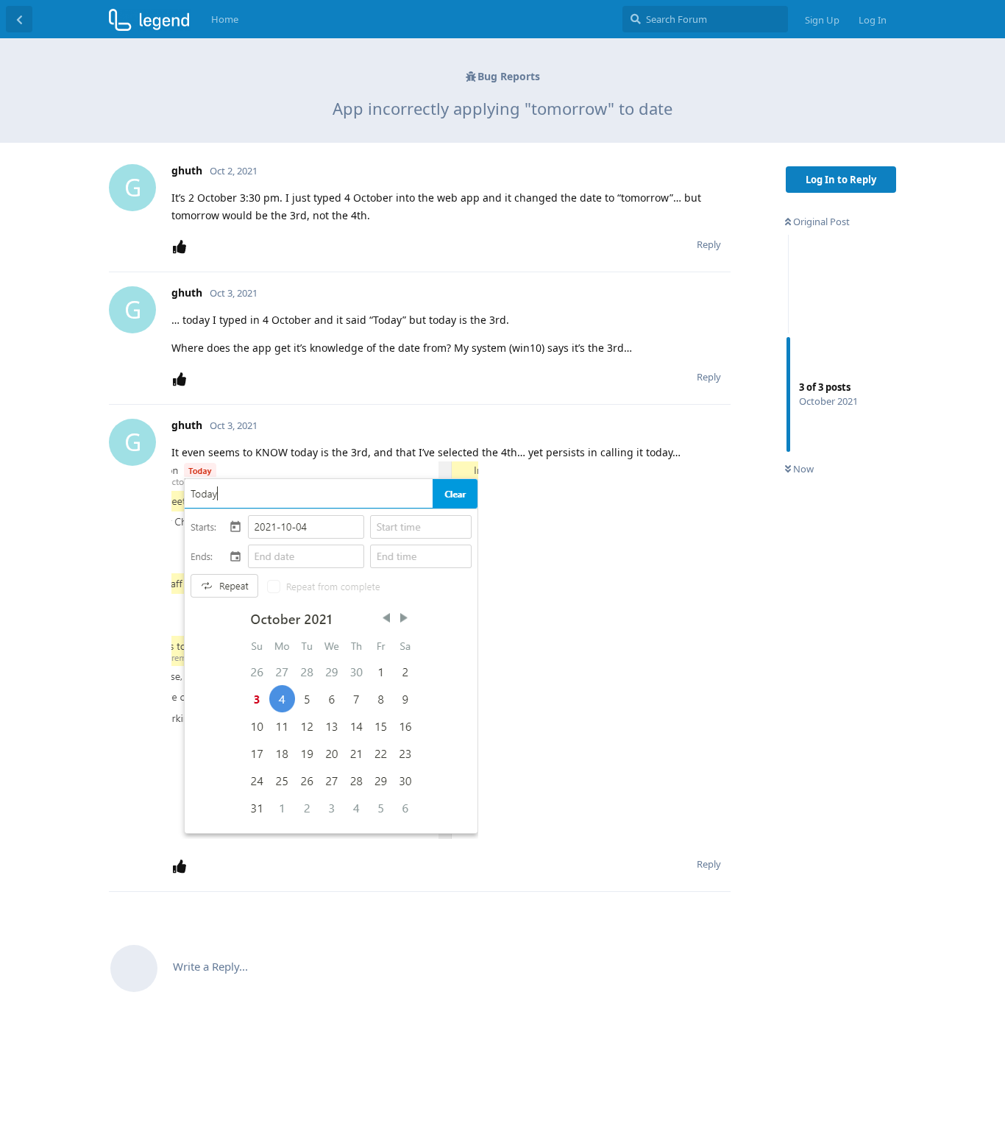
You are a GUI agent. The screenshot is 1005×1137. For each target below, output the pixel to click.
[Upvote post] (182, 247)
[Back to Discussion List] (19, 19)
